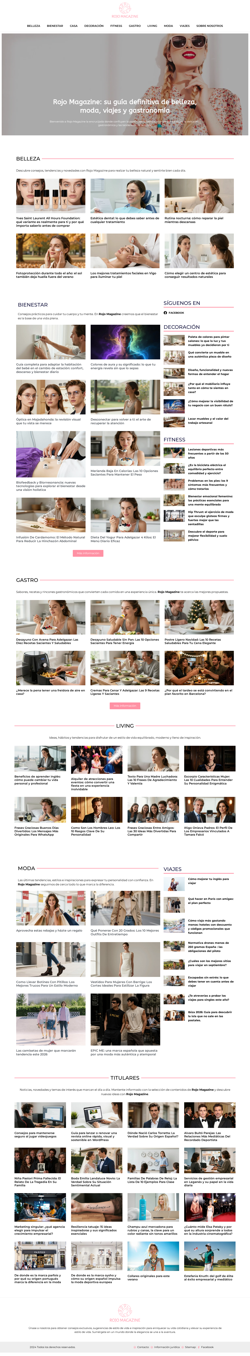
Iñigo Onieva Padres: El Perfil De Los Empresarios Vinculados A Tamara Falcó (208, 831)
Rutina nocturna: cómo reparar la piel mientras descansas (194, 220)
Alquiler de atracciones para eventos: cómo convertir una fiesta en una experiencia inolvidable (92, 784)
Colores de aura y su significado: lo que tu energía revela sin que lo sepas (123, 366)
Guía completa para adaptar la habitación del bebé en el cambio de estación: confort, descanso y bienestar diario (49, 368)
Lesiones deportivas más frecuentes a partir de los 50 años (208, 453)
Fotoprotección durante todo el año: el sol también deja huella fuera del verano (49, 275)
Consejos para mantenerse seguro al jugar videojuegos (35, 1134)
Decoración (94, 26)
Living (152, 26)
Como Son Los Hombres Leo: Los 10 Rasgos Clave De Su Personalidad (95, 831)
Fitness (116, 26)
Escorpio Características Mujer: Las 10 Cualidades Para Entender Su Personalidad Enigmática (208, 780)
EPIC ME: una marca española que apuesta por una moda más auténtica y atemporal (124, 1052)
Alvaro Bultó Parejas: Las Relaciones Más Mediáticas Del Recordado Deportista (207, 1136)
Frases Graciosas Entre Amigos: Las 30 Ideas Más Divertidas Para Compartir (152, 831)
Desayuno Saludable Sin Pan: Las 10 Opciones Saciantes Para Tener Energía (124, 641)
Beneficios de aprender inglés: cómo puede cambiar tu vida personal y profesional (37, 780)
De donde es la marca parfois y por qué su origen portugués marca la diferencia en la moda (37, 1279)
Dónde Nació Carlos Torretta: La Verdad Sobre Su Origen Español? (153, 1134)
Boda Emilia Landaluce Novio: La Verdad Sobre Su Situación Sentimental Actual (95, 1182)
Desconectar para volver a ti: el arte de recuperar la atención (121, 421)
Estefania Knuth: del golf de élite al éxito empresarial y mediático (208, 1277)
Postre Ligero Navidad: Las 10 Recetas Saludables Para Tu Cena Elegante (193, 641)
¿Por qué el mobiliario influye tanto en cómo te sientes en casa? (209, 388)
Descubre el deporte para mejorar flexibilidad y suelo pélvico (207, 535)
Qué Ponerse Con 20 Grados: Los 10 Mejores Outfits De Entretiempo (125, 932)
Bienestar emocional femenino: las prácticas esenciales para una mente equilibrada (210, 500)
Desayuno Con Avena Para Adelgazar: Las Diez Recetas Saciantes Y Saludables (47, 641)
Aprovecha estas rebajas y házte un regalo (49, 930)
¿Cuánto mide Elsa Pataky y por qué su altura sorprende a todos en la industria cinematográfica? (208, 1230)
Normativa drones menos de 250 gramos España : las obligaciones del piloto (208, 947)
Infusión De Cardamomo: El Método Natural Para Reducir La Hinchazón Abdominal (50, 539)
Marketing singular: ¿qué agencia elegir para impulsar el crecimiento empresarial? (39, 1230)
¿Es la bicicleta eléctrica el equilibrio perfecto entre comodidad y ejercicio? (207, 469)
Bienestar (55, 26)
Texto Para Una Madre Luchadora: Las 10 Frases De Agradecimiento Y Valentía (153, 780)
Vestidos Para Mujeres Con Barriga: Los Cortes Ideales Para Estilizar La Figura (121, 984)
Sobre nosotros (209, 26)
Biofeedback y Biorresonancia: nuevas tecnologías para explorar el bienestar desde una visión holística (50, 486)
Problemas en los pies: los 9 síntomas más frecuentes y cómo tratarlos (208, 484)
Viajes (185, 26)
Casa (74, 26)
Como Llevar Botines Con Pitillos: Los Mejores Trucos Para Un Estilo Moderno (47, 984)
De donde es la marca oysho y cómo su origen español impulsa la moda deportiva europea (95, 1279)
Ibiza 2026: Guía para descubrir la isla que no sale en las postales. (210, 1016)
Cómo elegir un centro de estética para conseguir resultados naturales (195, 275)
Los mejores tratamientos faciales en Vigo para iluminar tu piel (123, 275)
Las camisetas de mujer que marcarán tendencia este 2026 (46, 1052)
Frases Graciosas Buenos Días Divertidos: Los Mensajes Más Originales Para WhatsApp (36, 831)
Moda (168, 26)
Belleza (33, 26)
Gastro (135, 26)
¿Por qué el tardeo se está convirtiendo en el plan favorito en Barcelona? (198, 692)
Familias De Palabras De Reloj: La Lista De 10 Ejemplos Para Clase (152, 1180)
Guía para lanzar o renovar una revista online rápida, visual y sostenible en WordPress (94, 1136)
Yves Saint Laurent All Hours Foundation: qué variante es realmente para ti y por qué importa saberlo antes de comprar (50, 221)
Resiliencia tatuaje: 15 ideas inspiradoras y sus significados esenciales (94, 1230)
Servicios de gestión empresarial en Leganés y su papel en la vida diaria (208, 1182)
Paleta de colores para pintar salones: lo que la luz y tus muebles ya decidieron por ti (208, 341)
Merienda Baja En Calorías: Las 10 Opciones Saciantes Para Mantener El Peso (124, 473)
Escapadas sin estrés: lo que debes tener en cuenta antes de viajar (211, 981)
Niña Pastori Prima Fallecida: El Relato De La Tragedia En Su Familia (37, 1182)
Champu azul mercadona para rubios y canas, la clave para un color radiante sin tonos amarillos (152, 1230)
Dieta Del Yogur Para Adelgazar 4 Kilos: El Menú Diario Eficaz (123, 539)
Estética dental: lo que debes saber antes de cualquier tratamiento (124, 220)
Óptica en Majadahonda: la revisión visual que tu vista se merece (48, 421)
